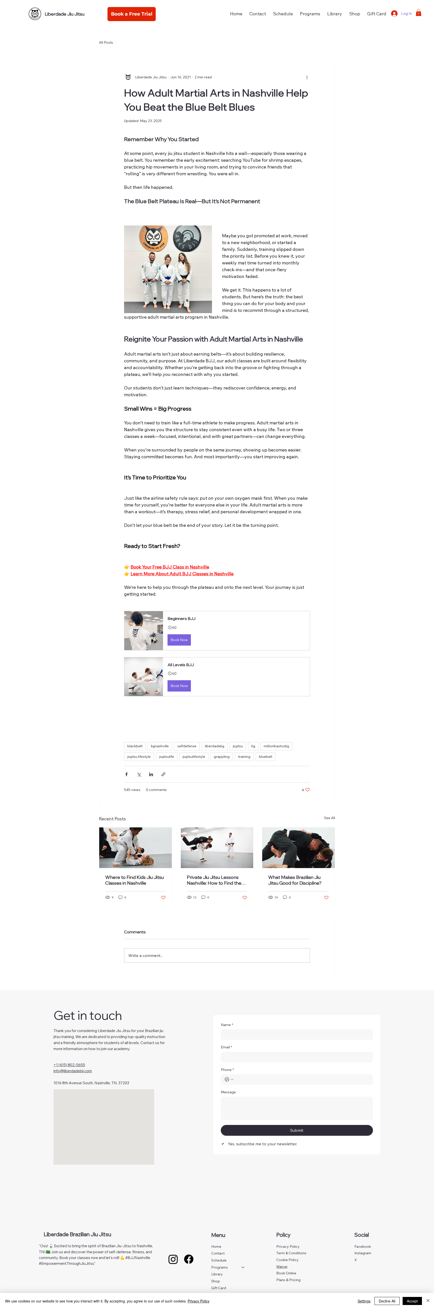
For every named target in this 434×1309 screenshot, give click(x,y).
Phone (227, 1069)
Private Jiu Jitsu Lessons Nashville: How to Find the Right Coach (214, 880)
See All (329, 818)
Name (227, 1024)
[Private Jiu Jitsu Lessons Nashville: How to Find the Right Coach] (217, 847)
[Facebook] (189, 1259)
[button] (310, 13)
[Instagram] (173, 1259)
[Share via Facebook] (126, 774)
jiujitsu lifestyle (139, 756)
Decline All (387, 1300)
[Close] (428, 1301)
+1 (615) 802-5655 (69, 1064)
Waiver (282, 1266)
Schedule (219, 1260)
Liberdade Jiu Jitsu (64, 14)
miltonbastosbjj (276, 746)
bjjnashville (160, 746)
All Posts (106, 42)
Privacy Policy (288, 1246)
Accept (412, 1300)
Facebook (362, 1246)
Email (226, 1047)
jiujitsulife (166, 756)
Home (216, 1246)
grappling (222, 756)
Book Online (286, 1273)
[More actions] (307, 77)
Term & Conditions (291, 1253)
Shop (215, 1281)
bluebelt (265, 756)
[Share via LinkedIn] (151, 774)
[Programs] (243, 1267)
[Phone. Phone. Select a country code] (229, 1079)
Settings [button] (364, 1300)
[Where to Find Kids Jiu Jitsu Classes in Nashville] (135, 847)
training (244, 756)
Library (217, 1274)
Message (228, 1092)
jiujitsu (238, 746)
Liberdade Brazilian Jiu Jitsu (77, 1234)
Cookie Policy (287, 1260)
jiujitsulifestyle (194, 756)
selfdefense (186, 746)
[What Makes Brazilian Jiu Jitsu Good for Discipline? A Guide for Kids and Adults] (298, 847)
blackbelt (134, 746)
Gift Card (218, 1288)
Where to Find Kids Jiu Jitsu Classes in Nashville (134, 880)
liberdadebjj (214, 746)
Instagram (362, 1253)
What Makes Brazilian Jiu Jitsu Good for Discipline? (294, 880)
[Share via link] (163, 774)
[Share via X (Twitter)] (138, 774)
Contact (218, 1253)
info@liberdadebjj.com (72, 1070)
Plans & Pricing (288, 1280)
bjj (253, 746)
